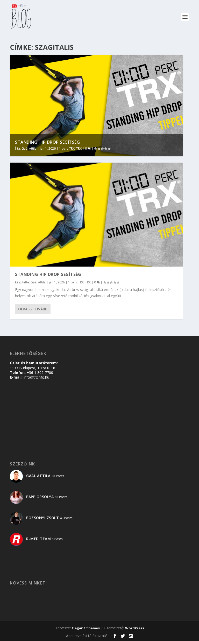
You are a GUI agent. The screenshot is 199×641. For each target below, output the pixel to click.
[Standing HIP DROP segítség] (96, 214)
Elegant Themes (86, 628)
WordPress (134, 628)
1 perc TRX (67, 148)
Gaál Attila (29, 148)
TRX (79, 148)
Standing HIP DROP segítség (47, 142)
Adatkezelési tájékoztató (87, 635)
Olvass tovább (32, 308)
